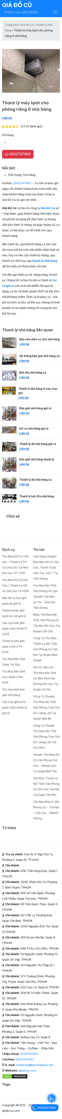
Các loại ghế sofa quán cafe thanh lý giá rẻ (14, 707)
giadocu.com (27, 1070)
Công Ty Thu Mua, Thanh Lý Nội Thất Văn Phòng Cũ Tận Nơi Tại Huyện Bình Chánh (45, 649)
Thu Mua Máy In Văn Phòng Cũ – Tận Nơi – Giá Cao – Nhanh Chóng (46, 810)
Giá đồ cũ (26, 25)
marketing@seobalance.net (34, 1065)
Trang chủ (11, 25)
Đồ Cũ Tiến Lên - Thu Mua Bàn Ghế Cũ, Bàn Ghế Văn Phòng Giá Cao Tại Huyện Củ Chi (45, 678)
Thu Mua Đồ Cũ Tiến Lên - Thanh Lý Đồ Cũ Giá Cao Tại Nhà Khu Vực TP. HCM (15, 565)
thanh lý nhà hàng (44, 261)
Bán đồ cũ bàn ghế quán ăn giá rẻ (14, 600)
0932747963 (19, 154)
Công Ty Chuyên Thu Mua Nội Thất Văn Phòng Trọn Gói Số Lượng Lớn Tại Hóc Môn (46, 736)
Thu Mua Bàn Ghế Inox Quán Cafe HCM (13, 677)
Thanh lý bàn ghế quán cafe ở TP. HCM (13, 646)
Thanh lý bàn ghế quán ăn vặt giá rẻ (14, 613)
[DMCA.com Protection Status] (15, 1076)
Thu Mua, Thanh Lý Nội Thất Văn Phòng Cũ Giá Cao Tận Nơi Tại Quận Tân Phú (46, 786)
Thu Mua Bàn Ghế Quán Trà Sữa (13, 661)
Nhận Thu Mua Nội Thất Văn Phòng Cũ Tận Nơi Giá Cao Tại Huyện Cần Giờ (46, 623)
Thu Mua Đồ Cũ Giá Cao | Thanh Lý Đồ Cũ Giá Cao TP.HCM (15, 585)
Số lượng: (8, 135)
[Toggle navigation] (55, 12)
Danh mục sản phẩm (21, 12)
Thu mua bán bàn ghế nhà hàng (13, 692)
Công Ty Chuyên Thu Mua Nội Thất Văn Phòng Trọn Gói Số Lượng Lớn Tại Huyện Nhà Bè (46, 707)
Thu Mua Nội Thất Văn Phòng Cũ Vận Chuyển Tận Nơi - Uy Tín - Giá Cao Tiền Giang (45, 596)
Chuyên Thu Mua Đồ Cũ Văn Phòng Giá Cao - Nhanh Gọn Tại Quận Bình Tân (46, 763)
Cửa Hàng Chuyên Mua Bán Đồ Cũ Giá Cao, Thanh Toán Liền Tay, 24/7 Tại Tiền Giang (46, 567)
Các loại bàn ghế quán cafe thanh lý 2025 (14, 628)
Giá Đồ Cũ (17, 5)
